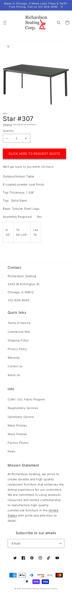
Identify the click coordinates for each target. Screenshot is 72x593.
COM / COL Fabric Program (26, 399)
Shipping (7, 124)
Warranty (14, 357)
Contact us (15, 366)
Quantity (8, 130)
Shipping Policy (18, 340)
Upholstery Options (21, 416)
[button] (5, 22)
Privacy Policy (17, 349)
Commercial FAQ (19, 331)
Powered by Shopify (49, 589)
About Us (14, 375)
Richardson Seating (30, 589)
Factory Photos (18, 442)
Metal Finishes (17, 425)
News (11, 451)
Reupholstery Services (23, 408)
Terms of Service (19, 322)
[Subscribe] (60, 543)
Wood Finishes (17, 434)
